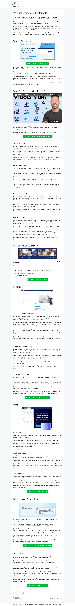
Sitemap (55, 4)
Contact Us (42, 4)
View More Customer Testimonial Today (36, 545)
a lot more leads (21, 388)
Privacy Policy (49, 4)
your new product (33, 200)
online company (40, 560)
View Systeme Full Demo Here (36, 63)
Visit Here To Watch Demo (36, 279)
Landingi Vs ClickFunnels (56, 598)
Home (37, 4)
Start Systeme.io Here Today (37, 585)
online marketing (49, 560)
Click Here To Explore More (36, 491)
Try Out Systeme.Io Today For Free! (37, 397)
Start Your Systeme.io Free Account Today (36, 136)
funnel (23, 204)
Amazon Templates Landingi (21, 598)
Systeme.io (16, 556)
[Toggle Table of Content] (22, 593)
